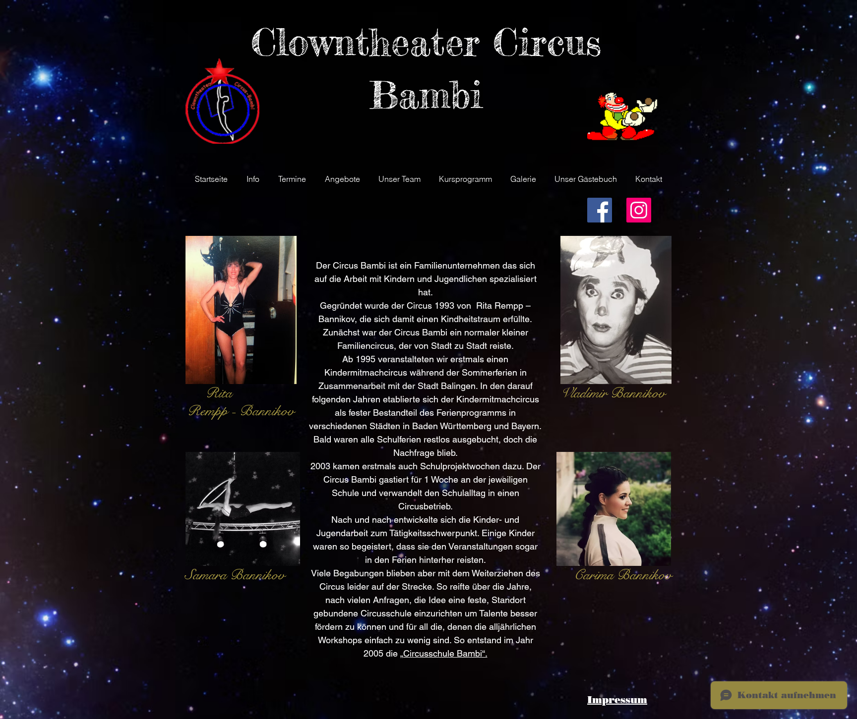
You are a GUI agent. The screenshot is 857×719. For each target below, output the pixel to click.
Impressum (617, 700)
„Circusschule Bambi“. (444, 653)
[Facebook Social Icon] (599, 210)
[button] (253, 179)
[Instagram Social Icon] (638, 210)
